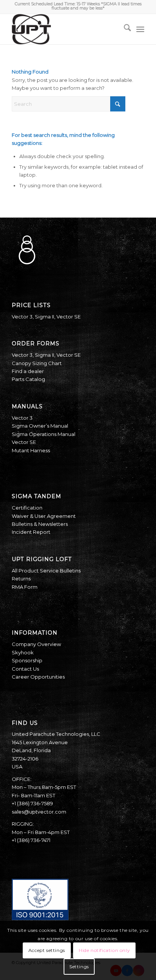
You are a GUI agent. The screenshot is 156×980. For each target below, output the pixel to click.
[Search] (123, 29)
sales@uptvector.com (39, 812)
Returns (21, 578)
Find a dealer (28, 371)
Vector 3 (22, 317)
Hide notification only (104, 950)
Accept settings (46, 950)
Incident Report (31, 532)
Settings (79, 966)
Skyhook (23, 652)
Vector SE (68, 317)
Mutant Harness (31, 450)
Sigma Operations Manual (43, 434)
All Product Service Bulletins (46, 571)
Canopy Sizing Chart (37, 363)
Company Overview (36, 644)
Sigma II (44, 317)
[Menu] (140, 29)
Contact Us (25, 669)
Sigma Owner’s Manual (40, 426)
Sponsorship (27, 660)
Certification (27, 508)
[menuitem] (123, 29)
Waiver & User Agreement (44, 516)
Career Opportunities (38, 677)
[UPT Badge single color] (65, 29)
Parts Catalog (28, 379)
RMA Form (24, 587)
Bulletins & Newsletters (40, 524)
